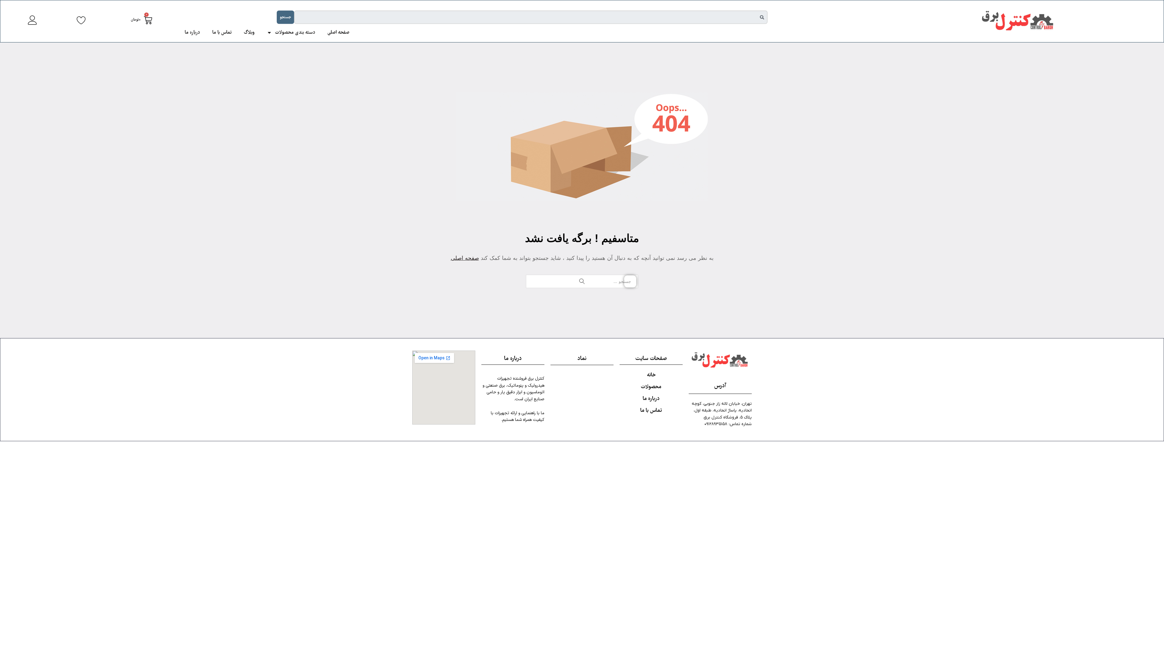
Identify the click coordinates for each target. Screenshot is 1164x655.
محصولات (651, 387)
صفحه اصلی (338, 32)
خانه (651, 375)
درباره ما (192, 32)
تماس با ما (222, 32)
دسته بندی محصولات (295, 32)
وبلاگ (249, 32)
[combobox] (531, 17)
